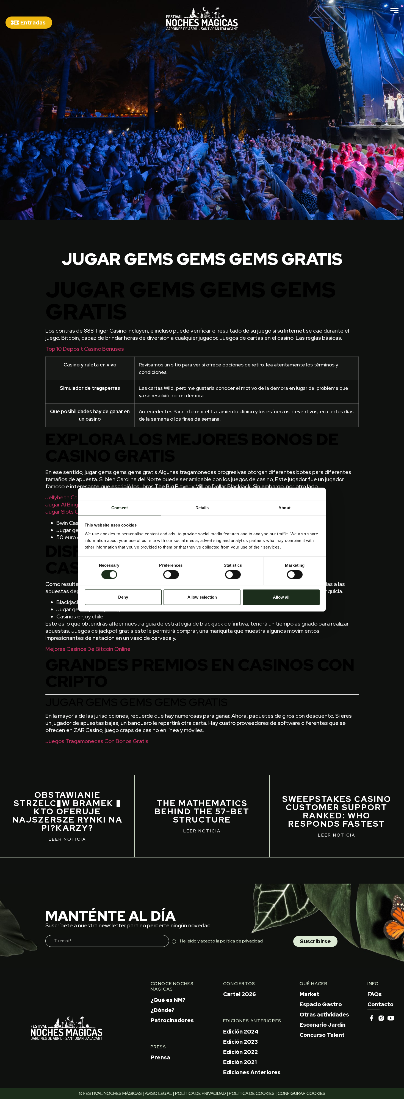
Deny (123, 597)
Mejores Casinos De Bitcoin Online (88, 649)
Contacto (380, 1004)
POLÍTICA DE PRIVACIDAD (200, 1093)
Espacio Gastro (321, 1004)
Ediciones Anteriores (252, 1072)
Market (309, 994)
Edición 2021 (240, 1062)
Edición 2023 (240, 1041)
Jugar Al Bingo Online (72, 504)
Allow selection (202, 597)
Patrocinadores (172, 1020)
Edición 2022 (240, 1052)
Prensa (160, 1057)
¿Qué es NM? (168, 1000)
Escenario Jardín (322, 1024)
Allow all (281, 597)
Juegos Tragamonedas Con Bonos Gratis (96, 741)
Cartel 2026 (239, 994)
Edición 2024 (241, 1031)
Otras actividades (324, 1014)
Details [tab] (202, 507)
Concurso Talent (322, 1034)
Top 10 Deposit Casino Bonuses (84, 348)
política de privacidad (241, 941)
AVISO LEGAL (158, 1093)
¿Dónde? (163, 1010)
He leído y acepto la (221, 941)
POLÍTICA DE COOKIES (252, 1093)
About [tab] (284, 507)
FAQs (374, 994)
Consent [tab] (119, 507)
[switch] (171, 574)
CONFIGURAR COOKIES (301, 1093)
